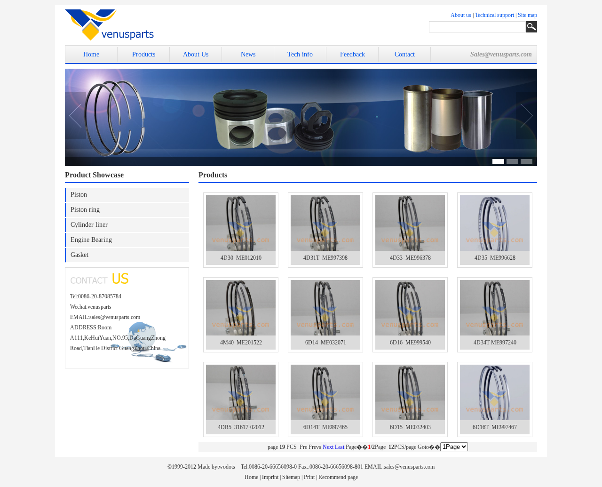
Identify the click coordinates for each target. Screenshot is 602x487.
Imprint (270, 477)
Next (328, 447)
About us (461, 15)
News (248, 54)
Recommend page (338, 477)
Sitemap (291, 477)
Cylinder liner (89, 224)
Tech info (300, 54)
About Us (195, 54)
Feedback (352, 54)
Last (339, 447)
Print (309, 477)
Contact (405, 54)
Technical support (494, 15)
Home (91, 54)
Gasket (79, 254)
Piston (79, 194)
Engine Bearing (91, 239)
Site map (527, 15)
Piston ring (85, 209)
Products (143, 54)
